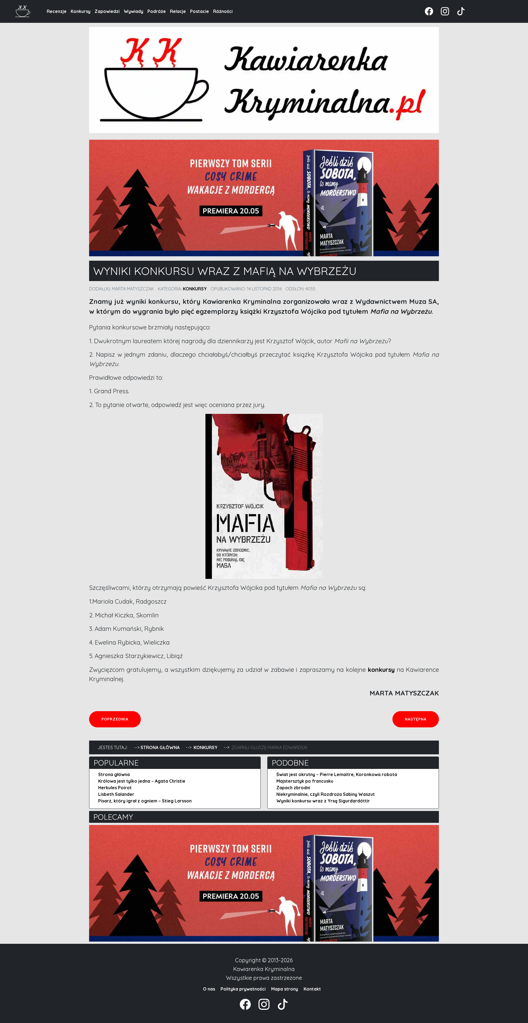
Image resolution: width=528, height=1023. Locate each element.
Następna (422, 719)
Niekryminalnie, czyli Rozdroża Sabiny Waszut (325, 794)
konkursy (381, 669)
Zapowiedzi (107, 11)
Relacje (178, 11)
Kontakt (312, 989)
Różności (223, 11)
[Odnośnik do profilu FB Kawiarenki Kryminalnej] (429, 10)
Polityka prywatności (243, 989)
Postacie (199, 11)
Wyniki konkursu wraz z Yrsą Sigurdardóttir (323, 801)
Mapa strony (284, 989)
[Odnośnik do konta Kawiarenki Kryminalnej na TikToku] (457, 10)
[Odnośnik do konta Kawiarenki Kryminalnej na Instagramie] (442, 10)
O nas (209, 989)
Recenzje (57, 11)
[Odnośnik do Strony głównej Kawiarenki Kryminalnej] (23, 10)
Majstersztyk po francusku (304, 781)
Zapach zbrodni (293, 787)
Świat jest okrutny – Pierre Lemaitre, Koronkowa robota (336, 774)
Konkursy (80, 11)
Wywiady (133, 11)
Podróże (156, 11)
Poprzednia (121, 719)
